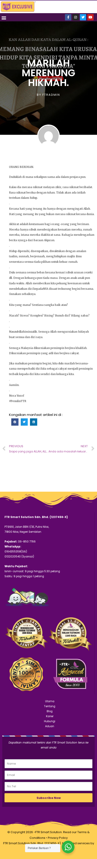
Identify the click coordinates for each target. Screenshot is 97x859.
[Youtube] (90, 17)
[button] (3, 17)
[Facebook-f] (68, 17)
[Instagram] (75, 17)
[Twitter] (83, 17)
